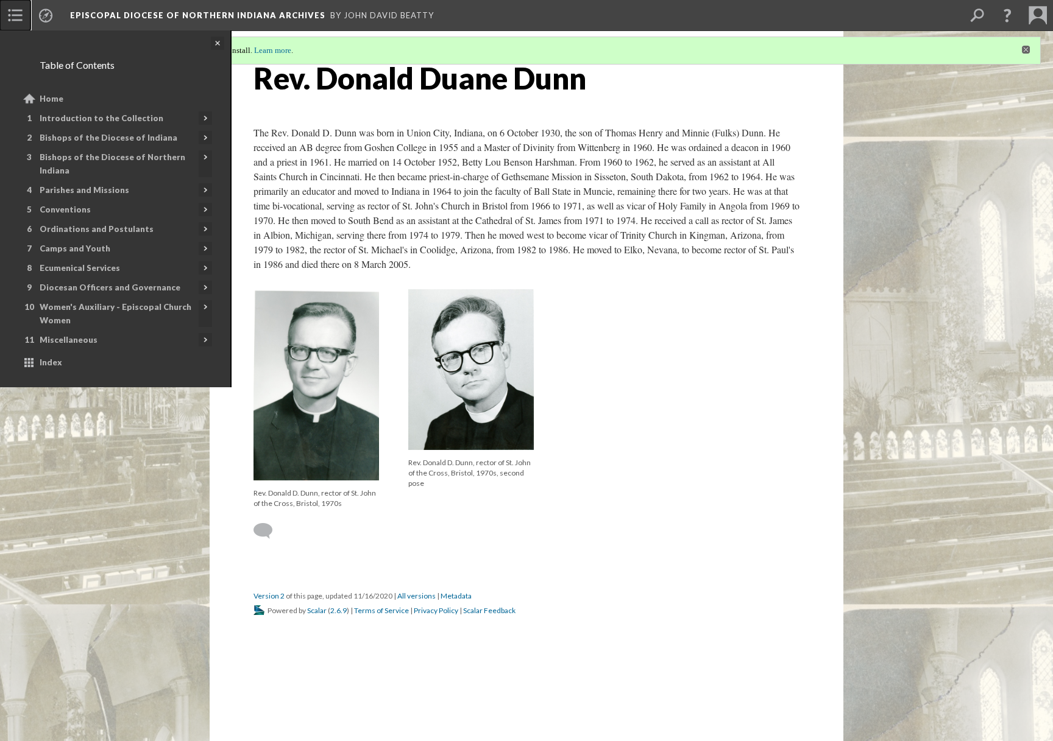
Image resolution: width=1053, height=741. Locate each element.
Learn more (272, 50)
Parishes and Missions (84, 190)
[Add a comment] (268, 531)
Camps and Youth (75, 248)
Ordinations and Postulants (97, 229)
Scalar (317, 610)
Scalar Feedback (489, 610)
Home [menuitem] (51, 99)
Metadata (456, 595)
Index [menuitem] (51, 362)
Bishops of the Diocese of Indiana (108, 137)
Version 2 (269, 595)
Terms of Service (381, 610)
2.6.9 (338, 610)
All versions (416, 595)
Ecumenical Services (80, 268)
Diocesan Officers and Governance (110, 287)
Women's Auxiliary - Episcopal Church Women (115, 313)
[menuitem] (15, 15)
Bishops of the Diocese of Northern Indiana (112, 163)
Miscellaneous (69, 340)
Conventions (65, 209)
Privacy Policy (436, 610)
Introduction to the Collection (101, 118)
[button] (1007, 15)
